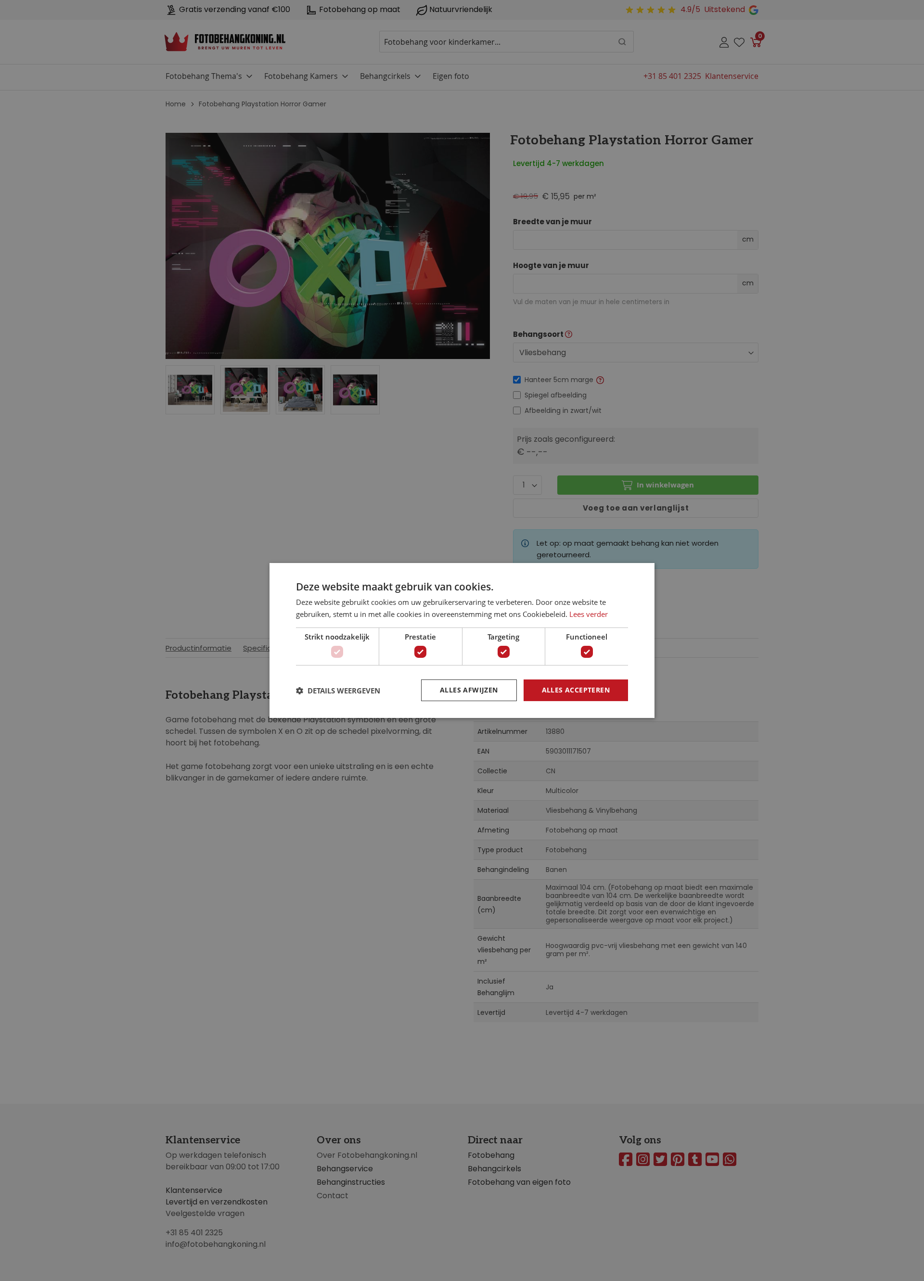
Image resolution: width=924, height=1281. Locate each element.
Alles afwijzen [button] (469, 689)
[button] (338, 690)
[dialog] (462, 640)
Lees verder (588, 614)
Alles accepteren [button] (576, 689)
